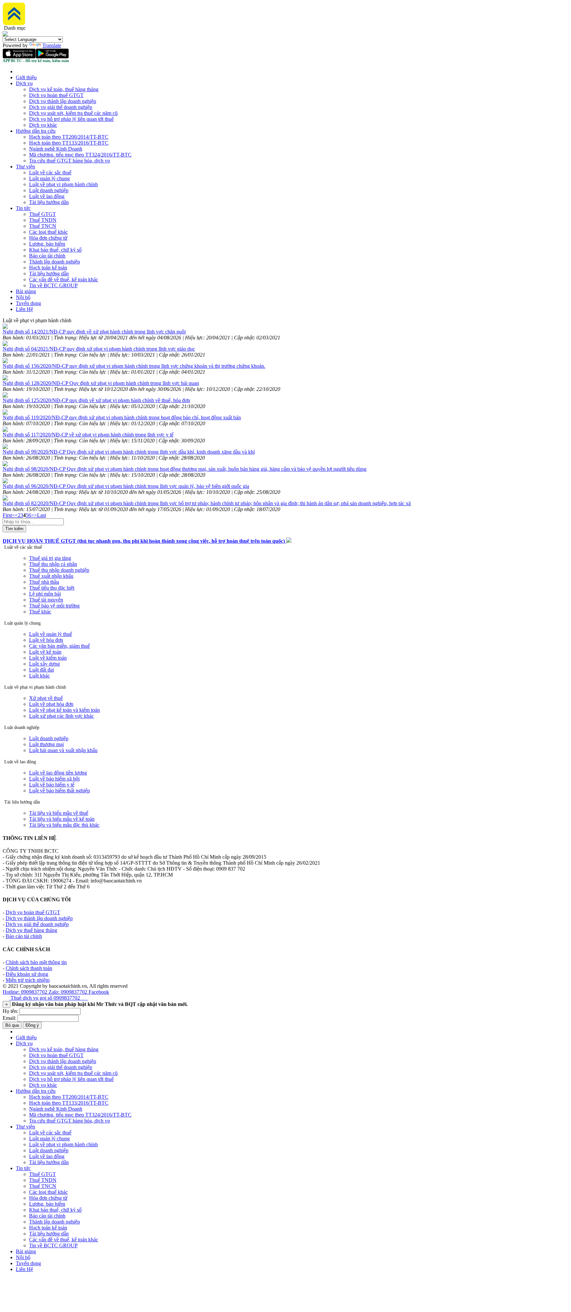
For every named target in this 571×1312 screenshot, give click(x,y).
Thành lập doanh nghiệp (54, 261)
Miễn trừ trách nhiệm (28, 980)
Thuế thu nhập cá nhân (53, 564)
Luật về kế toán (45, 652)
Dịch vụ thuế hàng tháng (31, 930)
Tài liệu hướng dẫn (49, 202)
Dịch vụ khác (43, 125)
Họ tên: (10, 1011)
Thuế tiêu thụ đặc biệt (51, 588)
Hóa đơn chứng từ (48, 238)
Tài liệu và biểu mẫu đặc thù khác (64, 825)
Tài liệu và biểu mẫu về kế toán (62, 819)
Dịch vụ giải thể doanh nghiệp (60, 107)
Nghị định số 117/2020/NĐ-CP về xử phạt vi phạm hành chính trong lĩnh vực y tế (88, 434)
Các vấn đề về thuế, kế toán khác (63, 279)
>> (34, 515)
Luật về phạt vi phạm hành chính (63, 184)
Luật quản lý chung (49, 178)
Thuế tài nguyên (46, 600)
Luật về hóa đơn (46, 640)
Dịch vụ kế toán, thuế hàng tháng (63, 89)
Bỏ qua (12, 1025)
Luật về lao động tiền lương (58, 773)
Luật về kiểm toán (48, 658)
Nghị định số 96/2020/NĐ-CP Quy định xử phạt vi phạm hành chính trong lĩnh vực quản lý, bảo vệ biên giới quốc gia (126, 486)
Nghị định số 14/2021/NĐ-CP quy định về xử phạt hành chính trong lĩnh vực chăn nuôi (94, 331)
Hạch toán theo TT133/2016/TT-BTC (68, 143)
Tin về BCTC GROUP (53, 285)
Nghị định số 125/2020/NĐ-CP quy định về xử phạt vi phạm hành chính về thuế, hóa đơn (96, 400)
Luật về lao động (46, 196)
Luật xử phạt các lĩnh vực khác (61, 716)
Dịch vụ (24, 83)
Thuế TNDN (43, 220)
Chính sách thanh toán (29, 968)
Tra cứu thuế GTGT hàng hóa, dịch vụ (69, 160)
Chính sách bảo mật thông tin (36, 962)
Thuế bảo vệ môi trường (54, 605)
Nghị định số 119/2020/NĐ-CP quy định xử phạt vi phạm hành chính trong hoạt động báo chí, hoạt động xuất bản (122, 417)
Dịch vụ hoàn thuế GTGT (56, 95)
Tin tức (23, 208)
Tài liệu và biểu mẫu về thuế (58, 813)
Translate (51, 45)
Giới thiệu (26, 77)
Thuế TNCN (42, 226)
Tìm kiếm (14, 528)
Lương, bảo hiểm (47, 244)
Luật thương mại (46, 744)
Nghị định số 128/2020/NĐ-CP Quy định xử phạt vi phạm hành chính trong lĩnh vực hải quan (101, 383)
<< (15, 515)
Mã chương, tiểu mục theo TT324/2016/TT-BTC (80, 154)
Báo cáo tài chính (47, 256)
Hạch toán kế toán (48, 267)
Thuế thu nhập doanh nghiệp (59, 570)
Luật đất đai (41, 670)
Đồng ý (32, 1025)
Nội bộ (23, 297)
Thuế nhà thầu (44, 582)
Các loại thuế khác (48, 232)
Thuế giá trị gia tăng (50, 558)
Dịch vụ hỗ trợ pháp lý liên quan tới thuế (71, 119)
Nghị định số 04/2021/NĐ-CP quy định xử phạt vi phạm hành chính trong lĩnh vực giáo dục (99, 349)
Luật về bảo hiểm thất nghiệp (59, 790)
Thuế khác (40, 611)
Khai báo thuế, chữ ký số (55, 250)
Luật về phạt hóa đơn (51, 704)
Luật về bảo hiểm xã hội (54, 778)
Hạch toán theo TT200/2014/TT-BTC (68, 137)
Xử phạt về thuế (46, 698)
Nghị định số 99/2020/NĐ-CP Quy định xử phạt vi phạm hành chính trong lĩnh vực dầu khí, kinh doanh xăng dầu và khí (129, 452)
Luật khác (39, 675)
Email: (9, 1018)
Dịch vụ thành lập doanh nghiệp (62, 101)
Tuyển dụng (28, 303)
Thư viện (25, 166)
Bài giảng (26, 291)
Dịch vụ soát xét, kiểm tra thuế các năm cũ (73, 113)
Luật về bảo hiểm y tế (51, 784)
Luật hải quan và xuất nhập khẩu (63, 750)
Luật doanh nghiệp (48, 190)
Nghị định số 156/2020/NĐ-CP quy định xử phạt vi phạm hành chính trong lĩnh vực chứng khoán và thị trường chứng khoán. (134, 366)
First (7, 515)
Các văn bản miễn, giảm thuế (59, 646)
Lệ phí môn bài (45, 594)
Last (41, 515)
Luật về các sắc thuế (50, 172)
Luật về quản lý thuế (50, 634)
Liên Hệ (24, 309)
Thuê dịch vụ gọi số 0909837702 (48, 998)
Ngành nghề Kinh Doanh (55, 149)
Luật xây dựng (44, 664)
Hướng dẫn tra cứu (36, 131)
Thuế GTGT (42, 214)
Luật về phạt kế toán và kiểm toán (64, 710)
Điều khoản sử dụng (27, 974)
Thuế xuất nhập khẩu (51, 576)
